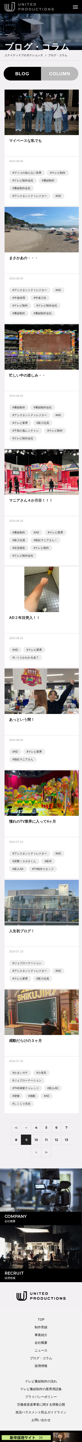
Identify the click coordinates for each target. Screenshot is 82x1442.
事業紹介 (41, 1334)
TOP (41, 1319)
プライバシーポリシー (41, 1396)
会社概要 (41, 1342)
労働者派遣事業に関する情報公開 (41, 1404)
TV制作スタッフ (44, 869)
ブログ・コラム (41, 1358)
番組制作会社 (22, 188)
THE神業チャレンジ (26, 1088)
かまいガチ (21, 1072)
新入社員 (43, 423)
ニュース (41, 1350)
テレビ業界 (21, 423)
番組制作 (49, 180)
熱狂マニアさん (23, 759)
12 (56, 1140)
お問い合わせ (41, 1420)
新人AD (18, 869)
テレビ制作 (58, 172)
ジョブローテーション (27, 963)
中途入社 (40, 297)
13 (66, 1140)
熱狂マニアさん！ (46, 540)
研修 (17, 1096)
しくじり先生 (22, 1103)
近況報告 (19, 548)
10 (36, 1140)
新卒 (49, 861)
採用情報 (41, 1365)
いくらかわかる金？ (26, 657)
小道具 (42, 1072)
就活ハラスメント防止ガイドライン (41, 1412)
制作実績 (41, 1327)
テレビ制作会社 (23, 180)
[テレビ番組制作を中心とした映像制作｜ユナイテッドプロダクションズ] (35, 7)
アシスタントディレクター (30, 196)
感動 (32, 1096)
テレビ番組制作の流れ (41, 1381)
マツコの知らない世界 (27, 172)
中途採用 (19, 297)
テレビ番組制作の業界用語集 (41, 1389)
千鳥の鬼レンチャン (26, 430)
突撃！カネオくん (25, 861)
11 (46, 1140)
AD (59, 196)
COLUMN (59, 73)
